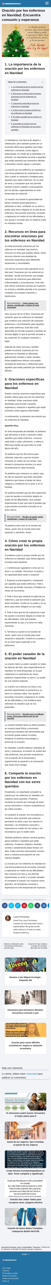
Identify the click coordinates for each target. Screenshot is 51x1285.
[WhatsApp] (31, 905)
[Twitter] (18, 905)
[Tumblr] (37, 905)
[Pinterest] (24, 905)
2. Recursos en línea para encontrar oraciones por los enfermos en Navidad (26, 97)
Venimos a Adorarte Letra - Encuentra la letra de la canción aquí (13, 946)
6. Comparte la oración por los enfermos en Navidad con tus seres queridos (26, 127)
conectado (31, 1073)
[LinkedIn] (44, 905)
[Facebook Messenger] (11, 905)
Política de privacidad (10, 1278)
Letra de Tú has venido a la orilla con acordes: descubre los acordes (37, 946)
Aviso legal (6, 1268)
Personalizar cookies (10, 1273)
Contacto (5, 1271)
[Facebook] (5, 905)
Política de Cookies (9, 1276)
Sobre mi (5, 1281)
